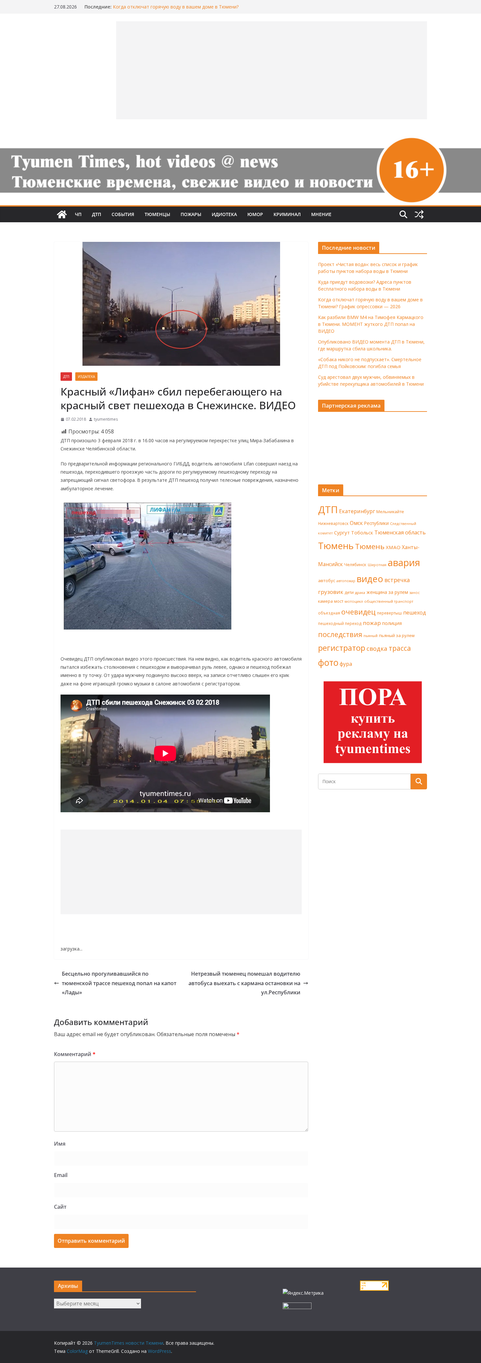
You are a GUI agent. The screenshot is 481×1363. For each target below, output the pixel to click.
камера (325, 601)
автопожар (345, 581)
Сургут (342, 532)
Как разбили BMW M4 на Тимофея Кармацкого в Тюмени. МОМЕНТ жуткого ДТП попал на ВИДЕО (370, 324)
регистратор (341, 647)
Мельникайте (390, 511)
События (123, 214)
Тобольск (362, 532)
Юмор (255, 214)
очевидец (358, 611)
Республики (376, 523)
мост (338, 601)
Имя (59, 1143)
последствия (340, 634)
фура (346, 663)
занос (414, 592)
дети (349, 592)
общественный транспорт (388, 601)
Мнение (321, 214)
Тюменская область (400, 532)
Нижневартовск (333, 523)
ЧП (78, 214)
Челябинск (355, 564)
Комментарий (75, 1054)
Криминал (287, 214)
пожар (372, 623)
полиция (392, 623)
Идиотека (224, 214)
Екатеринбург (357, 511)
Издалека (86, 376)
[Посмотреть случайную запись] (419, 214)
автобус (326, 580)
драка (360, 592)
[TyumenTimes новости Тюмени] (62, 214)
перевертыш (389, 613)
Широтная (377, 564)
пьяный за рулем (397, 635)
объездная (329, 612)
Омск (356, 523)
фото (328, 662)
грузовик (330, 592)
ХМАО (393, 547)
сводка (376, 648)
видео (370, 579)
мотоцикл (354, 601)
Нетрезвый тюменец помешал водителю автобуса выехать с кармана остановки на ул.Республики (244, 983)
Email (60, 1175)
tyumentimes (106, 419)
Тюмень (336, 545)
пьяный (371, 635)
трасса (400, 648)
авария (404, 562)
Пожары (191, 214)
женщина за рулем (387, 592)
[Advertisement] (181, 872)
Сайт (60, 1206)
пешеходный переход (340, 623)
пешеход (414, 612)
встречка (397, 580)
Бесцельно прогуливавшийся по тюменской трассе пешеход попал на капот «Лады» (119, 983)
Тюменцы (157, 214)
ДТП (96, 214)
